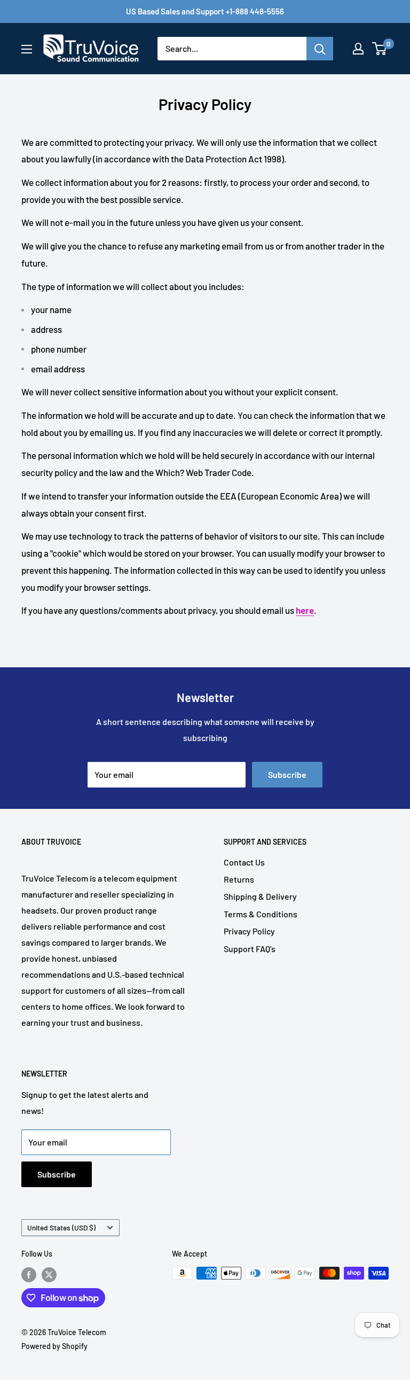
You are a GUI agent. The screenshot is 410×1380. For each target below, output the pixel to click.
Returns (239, 879)
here (305, 610)
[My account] (358, 48)
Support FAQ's (249, 949)
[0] (380, 48)
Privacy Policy (249, 931)
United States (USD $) (61, 1227)
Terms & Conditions (260, 914)
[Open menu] (26, 49)
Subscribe (287, 774)
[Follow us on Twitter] (49, 1274)
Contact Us (244, 862)
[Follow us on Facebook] (28, 1274)
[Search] (319, 48)
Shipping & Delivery (260, 896)
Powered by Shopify (54, 1346)
